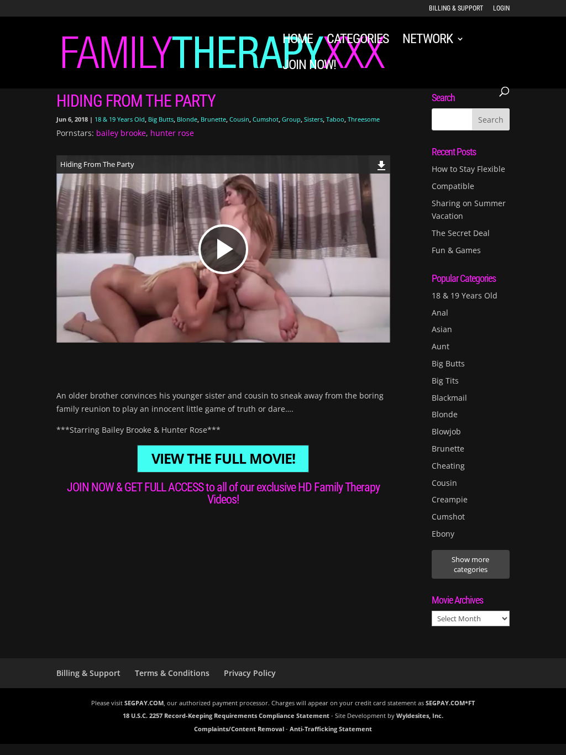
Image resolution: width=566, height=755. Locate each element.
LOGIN (501, 8)
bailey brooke (121, 133)
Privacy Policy (250, 673)
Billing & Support (456, 8)
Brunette (213, 119)
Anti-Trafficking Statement (331, 729)
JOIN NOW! (309, 66)
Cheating (448, 465)
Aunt (440, 346)
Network (427, 40)
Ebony (443, 533)
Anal (440, 312)
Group (291, 119)
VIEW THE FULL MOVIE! (223, 459)
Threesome (364, 119)
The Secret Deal (461, 233)
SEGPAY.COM (144, 703)
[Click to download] (382, 164)
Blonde (187, 119)
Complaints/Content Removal (239, 729)
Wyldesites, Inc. (419, 715)
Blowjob (446, 431)
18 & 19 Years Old (120, 119)
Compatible (453, 186)
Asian (442, 329)
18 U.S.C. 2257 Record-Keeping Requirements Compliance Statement (226, 715)
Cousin (239, 119)
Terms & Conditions (172, 673)
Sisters (313, 119)
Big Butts (161, 119)
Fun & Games (456, 250)
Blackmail (449, 397)
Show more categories (470, 564)
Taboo (335, 119)
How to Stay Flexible (468, 169)
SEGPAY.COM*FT (450, 703)
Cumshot (266, 119)
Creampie (450, 499)
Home (297, 40)
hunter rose (172, 133)
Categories (358, 40)
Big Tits (445, 380)
